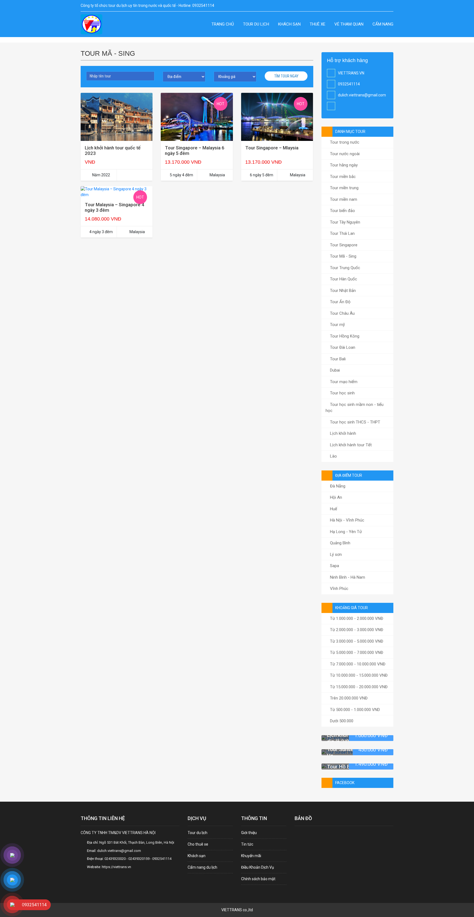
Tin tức (247, 844)
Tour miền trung (344, 187)
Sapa (334, 565)
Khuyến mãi (251, 856)
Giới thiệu (249, 832)
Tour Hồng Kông (344, 336)
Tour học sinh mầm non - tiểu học (354, 407)
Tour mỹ (337, 324)
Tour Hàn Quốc (343, 279)
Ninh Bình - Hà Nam (347, 577)
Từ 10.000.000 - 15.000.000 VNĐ (358, 675)
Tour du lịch (256, 24)
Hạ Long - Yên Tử (345, 531)
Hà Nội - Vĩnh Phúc (346, 520)
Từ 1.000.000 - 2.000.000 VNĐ (356, 618)
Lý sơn (335, 554)
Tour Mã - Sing (342, 256)
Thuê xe (317, 24)
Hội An (335, 497)
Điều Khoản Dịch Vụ (257, 867)
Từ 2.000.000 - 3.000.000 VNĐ (356, 629)
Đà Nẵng (337, 486)
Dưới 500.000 (341, 720)
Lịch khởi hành (342, 433)
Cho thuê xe (198, 844)
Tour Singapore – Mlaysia (271, 147)
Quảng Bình (339, 542)
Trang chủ (222, 24)
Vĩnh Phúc (338, 588)
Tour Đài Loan (342, 347)
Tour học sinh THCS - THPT (354, 422)
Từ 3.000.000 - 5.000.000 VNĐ (356, 641)
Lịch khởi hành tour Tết (350, 444)
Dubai (334, 370)
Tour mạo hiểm (343, 381)
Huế (333, 508)
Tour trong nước (344, 142)
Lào (333, 456)
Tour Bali (337, 358)
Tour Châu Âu (342, 313)
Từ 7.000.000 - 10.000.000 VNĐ (357, 664)
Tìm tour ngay (286, 76)
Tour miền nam (343, 199)
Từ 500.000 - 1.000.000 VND (354, 709)
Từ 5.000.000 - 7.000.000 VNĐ (356, 652)
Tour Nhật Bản (342, 290)
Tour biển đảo (342, 210)
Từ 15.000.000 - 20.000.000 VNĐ (358, 686)
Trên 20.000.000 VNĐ (348, 698)
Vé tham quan (348, 24)
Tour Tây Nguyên (344, 222)
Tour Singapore (343, 245)
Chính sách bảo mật (258, 879)
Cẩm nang (383, 24)
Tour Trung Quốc (344, 267)
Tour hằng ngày (343, 165)
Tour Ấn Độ (340, 301)
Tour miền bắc (342, 176)
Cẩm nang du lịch (202, 867)
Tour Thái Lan (342, 233)
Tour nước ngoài (344, 153)
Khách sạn (289, 24)
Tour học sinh (342, 393)
